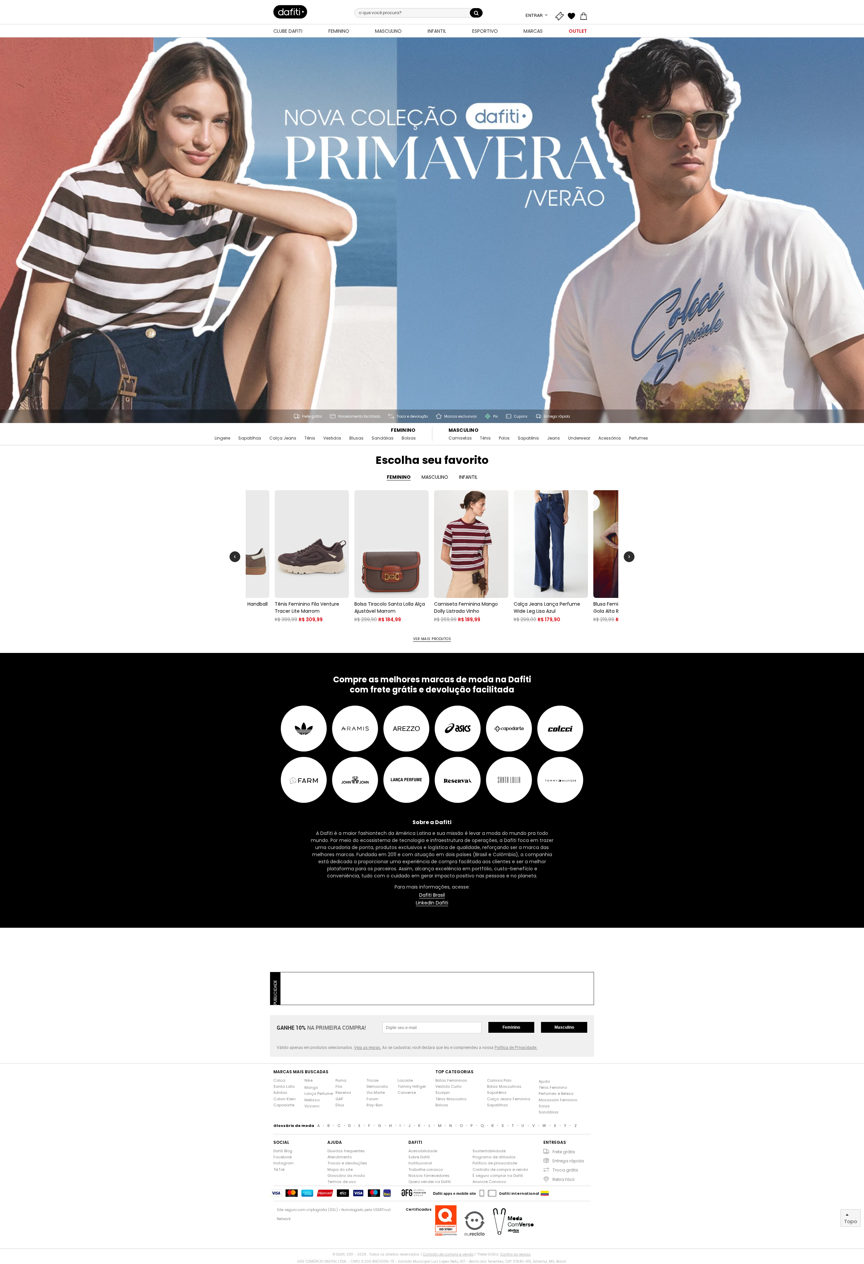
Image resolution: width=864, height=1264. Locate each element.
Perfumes (638, 438)
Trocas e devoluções (347, 1163)
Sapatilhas (249, 438)
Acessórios (609, 438)
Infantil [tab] (468, 477)
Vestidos (332, 438)
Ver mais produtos (432, 639)
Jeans (553, 438)
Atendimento (339, 1157)
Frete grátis (563, 1152)
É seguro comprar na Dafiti (498, 1175)
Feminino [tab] (399, 477)
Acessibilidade (422, 1151)
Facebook (282, 1157)
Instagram (283, 1163)
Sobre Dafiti (419, 1157)
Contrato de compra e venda (500, 1169)
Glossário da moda (346, 1175)
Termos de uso (341, 1181)
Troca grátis (565, 1170)
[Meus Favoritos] (573, 15)
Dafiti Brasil (432, 895)
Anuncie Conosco (489, 1181)
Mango (311, 1087)
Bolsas (409, 438)
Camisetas (460, 438)
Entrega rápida (568, 1161)
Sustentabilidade (489, 1151)
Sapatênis (528, 438)
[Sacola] (585, 15)
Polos (504, 438)
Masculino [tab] (435, 477)
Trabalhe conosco (425, 1169)
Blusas (356, 438)
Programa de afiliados (494, 1157)
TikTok (279, 1169)
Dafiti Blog (282, 1151)
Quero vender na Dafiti (429, 1181)
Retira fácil (563, 1179)
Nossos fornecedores (429, 1175)
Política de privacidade (495, 1163)
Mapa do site (340, 1169)
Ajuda (544, 1081)
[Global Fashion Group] (414, 1193)
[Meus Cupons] (561, 15)
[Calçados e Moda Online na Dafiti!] (290, 12)
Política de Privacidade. (515, 1047)
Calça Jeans (282, 438)
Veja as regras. (367, 1047)
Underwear (579, 438)
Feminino (403, 430)
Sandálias (383, 438)
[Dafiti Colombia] (545, 1193)
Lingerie (222, 438)
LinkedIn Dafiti (432, 903)
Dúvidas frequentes (346, 1151)
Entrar (534, 15)
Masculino (464, 430)
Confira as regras (515, 1254)
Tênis (309, 438)
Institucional (420, 1163)
